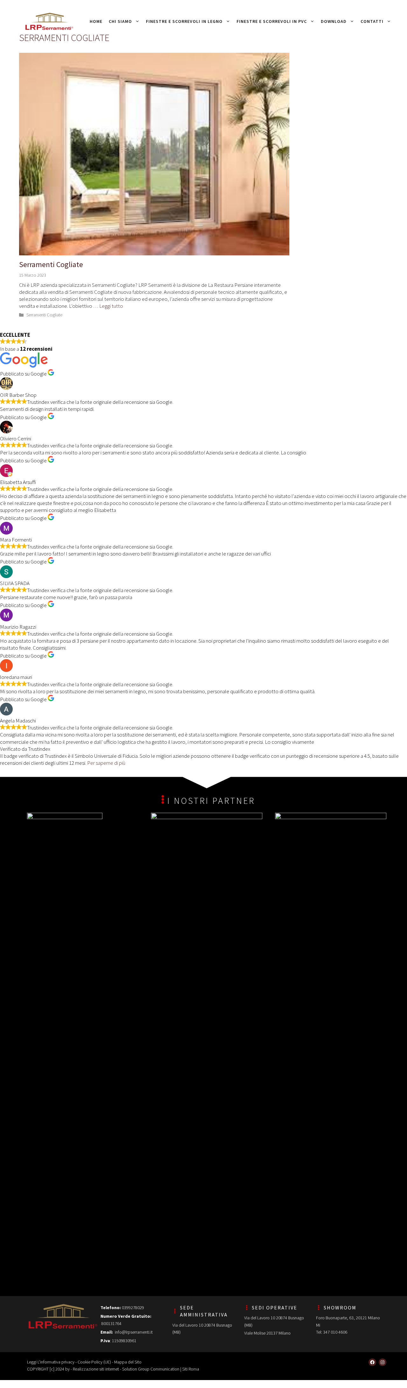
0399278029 (133, 1307)
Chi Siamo (120, 21)
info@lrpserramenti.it (134, 1332)
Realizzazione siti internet (96, 1369)
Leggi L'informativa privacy (50, 1362)
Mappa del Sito (127, 1362)
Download (334, 21)
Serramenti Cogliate (51, 264)
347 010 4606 (335, 1332)
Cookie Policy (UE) (94, 1362)
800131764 (110, 1323)
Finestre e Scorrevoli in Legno (184, 21)
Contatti (372, 21)
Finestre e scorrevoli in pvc (272, 21)
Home (96, 21)
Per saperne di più (106, 762)
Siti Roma (190, 1369)
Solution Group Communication (150, 1369)
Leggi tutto (111, 305)
